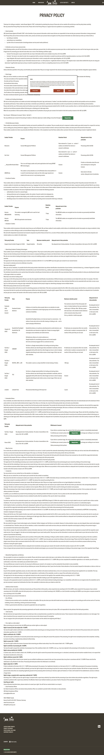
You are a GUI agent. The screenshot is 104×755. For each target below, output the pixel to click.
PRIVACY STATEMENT (8, 728)
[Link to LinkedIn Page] (99, 726)
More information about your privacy (44, 86)
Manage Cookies (68, 118)
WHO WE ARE (41, 2)
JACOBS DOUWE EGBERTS (9, 726)
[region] (52, 85)
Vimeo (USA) (8, 442)
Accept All (69, 90)
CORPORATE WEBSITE (8, 732)
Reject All (58, 90)
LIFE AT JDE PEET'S (64, 2)
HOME (34, 2)
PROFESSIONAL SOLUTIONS (10, 730)
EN (103, 2)
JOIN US (73, 2)
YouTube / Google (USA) (7, 350)
